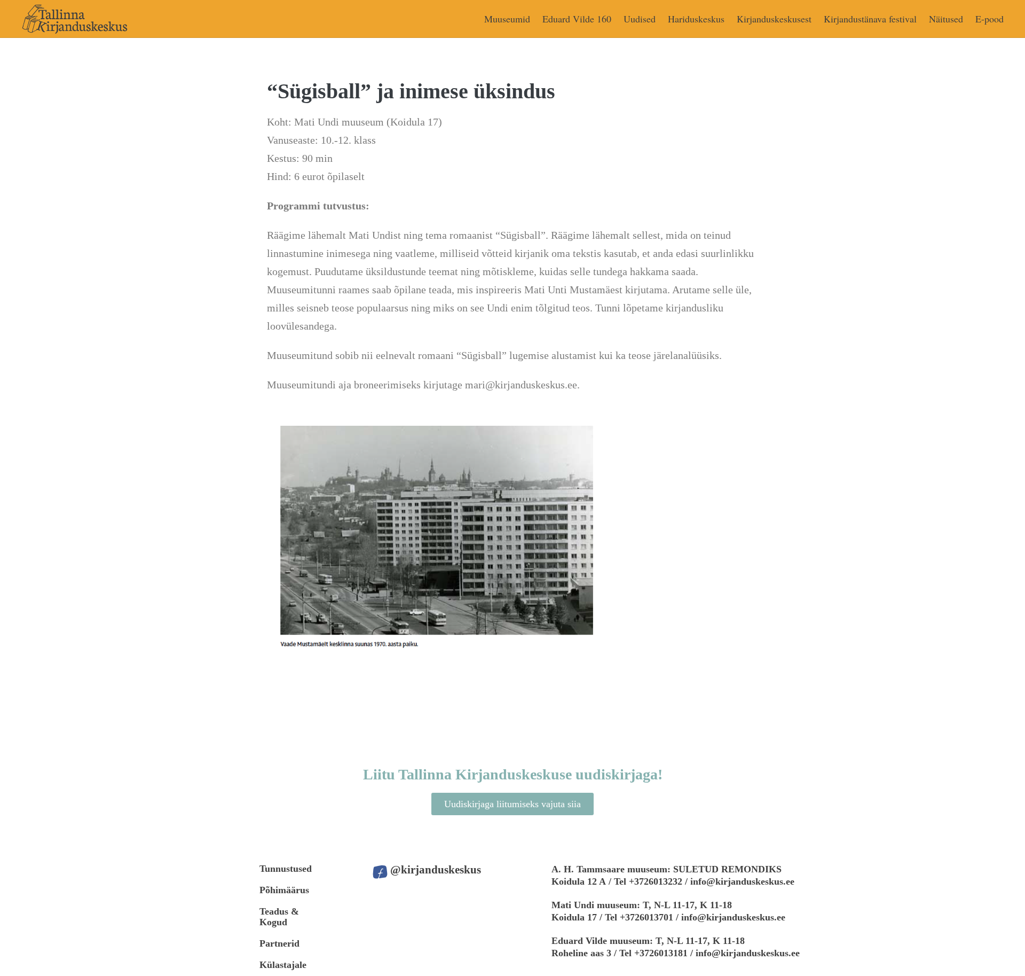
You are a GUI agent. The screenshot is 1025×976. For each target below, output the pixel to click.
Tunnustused (285, 868)
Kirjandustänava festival (870, 18)
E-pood (989, 18)
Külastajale (282, 964)
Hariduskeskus (696, 18)
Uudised (640, 18)
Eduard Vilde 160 (576, 18)
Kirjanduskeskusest (774, 18)
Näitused (946, 18)
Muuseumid (507, 18)
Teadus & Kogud (279, 916)
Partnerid (279, 943)
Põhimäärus (284, 890)
